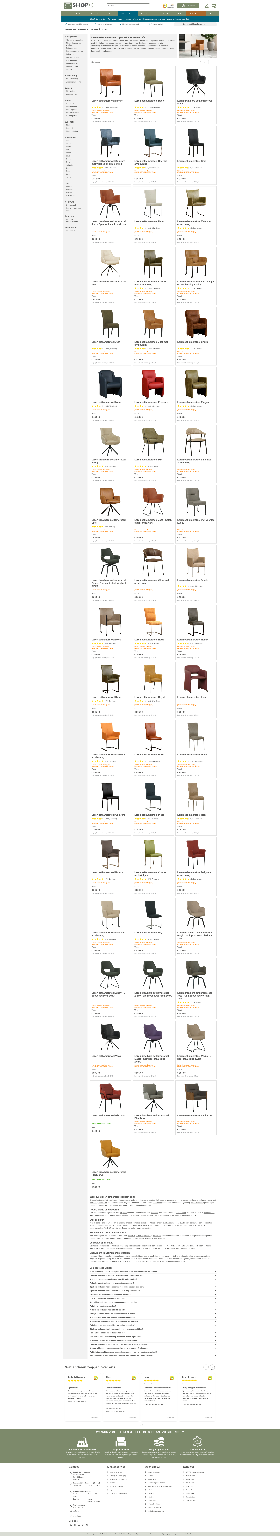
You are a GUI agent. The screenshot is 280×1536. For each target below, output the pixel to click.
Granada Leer (190, 1497)
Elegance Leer (191, 1500)
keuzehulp (140, 1238)
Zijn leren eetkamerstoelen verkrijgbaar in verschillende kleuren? (116, 1275)
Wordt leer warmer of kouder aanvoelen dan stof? (110, 1294)
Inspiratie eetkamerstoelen (72, 220)
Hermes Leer (190, 1475)
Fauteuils (79, 14)
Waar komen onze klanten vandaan (160, 1486)
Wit (67, 150)
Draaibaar (70, 104)
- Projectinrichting (154, 1504)
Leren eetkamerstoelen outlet (75, 209)
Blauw (68, 153)
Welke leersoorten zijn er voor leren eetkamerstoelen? (112, 1283)
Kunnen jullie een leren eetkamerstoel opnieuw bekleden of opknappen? (120, 1348)
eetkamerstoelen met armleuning (130, 1200)
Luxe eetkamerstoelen (74, 51)
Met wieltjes (70, 91)
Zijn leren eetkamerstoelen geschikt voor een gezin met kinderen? (117, 1287)
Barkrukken (145, 14)
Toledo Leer (190, 1479)
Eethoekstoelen (72, 66)
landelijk (129, 1223)
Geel (68, 140)
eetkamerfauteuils (115, 1205)
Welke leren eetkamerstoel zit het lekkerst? (107, 1310)
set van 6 (139, 1236)
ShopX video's (152, 1479)
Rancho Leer (190, 1493)
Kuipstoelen (70, 54)
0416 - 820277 (78, 1507)
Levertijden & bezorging (118, 1475)
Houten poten (71, 116)
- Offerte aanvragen (154, 1507)
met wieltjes (134, 1215)
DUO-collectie (112, 1228)
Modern (69, 125)
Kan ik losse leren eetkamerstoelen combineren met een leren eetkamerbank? (122, 1356)
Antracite (69, 165)
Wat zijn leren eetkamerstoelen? (103, 1306)
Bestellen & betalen (116, 1472)
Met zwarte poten (72, 113)
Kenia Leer (189, 1486)
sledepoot (154, 1213)
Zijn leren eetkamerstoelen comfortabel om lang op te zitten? (115, 1291)
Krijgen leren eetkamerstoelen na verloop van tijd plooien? (114, 1321)
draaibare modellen (161, 1215)
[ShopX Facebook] (71, 1525)
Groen (68, 168)
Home (67, 14)
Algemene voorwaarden (118, 1490)
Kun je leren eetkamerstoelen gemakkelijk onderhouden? (113, 1279)
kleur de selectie (104, 1225)
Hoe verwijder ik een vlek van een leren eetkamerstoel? (112, 1317)
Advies (212, 14)
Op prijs (69, 69)
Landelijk (69, 128)
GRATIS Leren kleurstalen (195, 1472)
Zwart (68, 174)
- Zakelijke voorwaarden (156, 1511)
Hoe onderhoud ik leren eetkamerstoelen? (107, 1333)
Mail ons (76, 1511)
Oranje (68, 144)
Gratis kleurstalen (196, 14)
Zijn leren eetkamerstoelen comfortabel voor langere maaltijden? (116, 1329)
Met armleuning (72, 79)
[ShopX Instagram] (75, 1525)
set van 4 (131, 1236)
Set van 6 (70, 190)
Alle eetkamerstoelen (74, 40)
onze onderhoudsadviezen (174, 1261)
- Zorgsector (152, 1500)
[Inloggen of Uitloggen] (207, 6)
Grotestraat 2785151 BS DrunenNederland (78, 1477)
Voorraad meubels (163, 14)
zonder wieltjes (147, 1215)
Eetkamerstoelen (128, 14)
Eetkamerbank (71, 48)
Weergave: (203, 62)
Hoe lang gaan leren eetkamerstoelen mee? (108, 1298)
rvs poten (123, 1213)
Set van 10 (70, 196)
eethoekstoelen (197, 1203)
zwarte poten (181, 1213)
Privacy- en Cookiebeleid (118, 1493)
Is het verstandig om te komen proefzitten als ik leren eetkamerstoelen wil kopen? (123, 1272)
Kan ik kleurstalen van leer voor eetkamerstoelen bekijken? (114, 1302)
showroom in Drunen (173, 1256)
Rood (68, 171)
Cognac (69, 159)
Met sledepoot (71, 107)
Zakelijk (150, 1490)
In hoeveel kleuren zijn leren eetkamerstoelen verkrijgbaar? (114, 1340)
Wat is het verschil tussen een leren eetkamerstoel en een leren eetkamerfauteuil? (123, 1352)
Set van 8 (70, 193)
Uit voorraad (71, 205)
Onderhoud (70, 231)
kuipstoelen (157, 1203)
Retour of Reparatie (116, 1486)
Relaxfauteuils (96, 14)
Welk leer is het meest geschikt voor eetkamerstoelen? (112, 1325)
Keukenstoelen (72, 63)
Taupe (68, 177)
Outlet (180, 14)
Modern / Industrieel (73, 131)
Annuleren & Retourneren (118, 1479)
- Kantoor (151, 1497)
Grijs (68, 162)
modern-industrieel (141, 1223)
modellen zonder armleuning (171, 1200)
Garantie (113, 1483)
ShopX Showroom (154, 1472)
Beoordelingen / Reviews (156, 1483)
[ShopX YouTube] (79, 1525)
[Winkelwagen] (214, 6)
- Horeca (151, 1493)
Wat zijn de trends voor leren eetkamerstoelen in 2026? (112, 1314)
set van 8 (147, 1236)
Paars (68, 147)
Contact (150, 1475)
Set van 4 (70, 187)
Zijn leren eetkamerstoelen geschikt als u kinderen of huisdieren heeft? (119, 1344)
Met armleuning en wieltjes (73, 44)
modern (122, 1223)
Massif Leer (190, 1483)
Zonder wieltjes (72, 94)
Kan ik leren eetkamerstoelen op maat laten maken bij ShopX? (115, 1337)
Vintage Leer (190, 1490)
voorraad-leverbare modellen (114, 1248)
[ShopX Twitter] (83, 1525)
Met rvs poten (71, 110)
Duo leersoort (71, 60)
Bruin (68, 156)
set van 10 (157, 1236)
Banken (111, 14)
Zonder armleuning (73, 82)
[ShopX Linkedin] (87, 1525)
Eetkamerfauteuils (73, 57)
